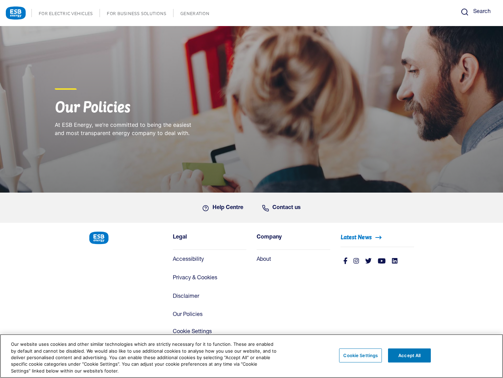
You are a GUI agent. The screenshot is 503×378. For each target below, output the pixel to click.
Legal (180, 237)
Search (482, 12)
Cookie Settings (192, 332)
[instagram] (356, 261)
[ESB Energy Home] (126, 237)
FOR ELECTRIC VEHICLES (69, 14)
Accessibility (188, 260)
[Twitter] (368, 261)
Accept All (409, 355)
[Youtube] (382, 261)
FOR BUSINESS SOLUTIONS (140, 14)
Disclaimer (186, 297)
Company (269, 237)
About (264, 260)
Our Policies (188, 315)
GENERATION (198, 14)
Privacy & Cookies (195, 278)
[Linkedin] (395, 261)
